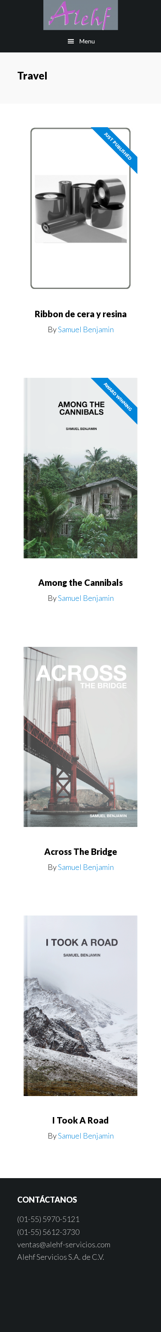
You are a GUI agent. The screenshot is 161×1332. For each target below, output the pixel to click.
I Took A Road (80, 1120)
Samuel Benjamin (86, 329)
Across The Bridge (80, 851)
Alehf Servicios (80, 15)
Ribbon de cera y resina (81, 314)
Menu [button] (87, 41)
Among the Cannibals (80, 582)
